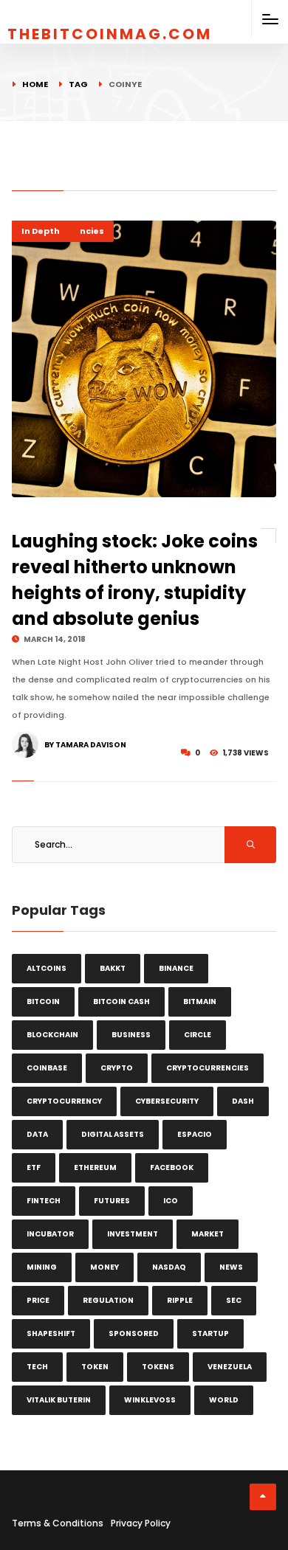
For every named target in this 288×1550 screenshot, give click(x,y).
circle (197, 1034)
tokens (158, 1366)
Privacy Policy (141, 1523)
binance (176, 968)
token (95, 1366)
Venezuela (230, 1366)
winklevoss (150, 1399)
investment (132, 1233)
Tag (78, 84)
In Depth (40, 231)
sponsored (134, 1333)
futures (112, 1200)
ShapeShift (51, 1333)
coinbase (47, 1067)
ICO (170, 1200)
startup (210, 1333)
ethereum (95, 1167)
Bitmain (199, 1001)
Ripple (180, 1300)
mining (42, 1267)
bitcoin (43, 1001)
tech (37, 1366)
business (131, 1034)
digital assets (112, 1134)
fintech (44, 1200)
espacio (194, 1134)
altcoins (46, 968)
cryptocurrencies (207, 1067)
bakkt (113, 968)
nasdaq (169, 1267)
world (224, 1399)
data (37, 1134)
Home (35, 84)
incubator (50, 1233)
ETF (34, 1167)
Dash (243, 1101)
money (104, 1267)
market (207, 1233)
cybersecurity (167, 1101)
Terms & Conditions (57, 1523)
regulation (108, 1300)
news (231, 1267)
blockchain (52, 1034)
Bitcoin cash (121, 1001)
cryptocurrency (64, 1101)
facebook (171, 1167)
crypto (116, 1067)
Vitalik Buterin (59, 1399)
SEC (233, 1300)
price (38, 1300)
